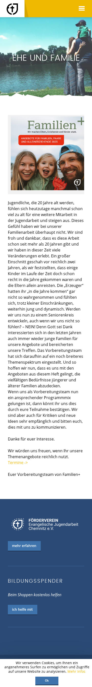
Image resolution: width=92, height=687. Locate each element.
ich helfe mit (22, 609)
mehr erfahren (24, 545)
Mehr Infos (76, 671)
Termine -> (18, 462)
